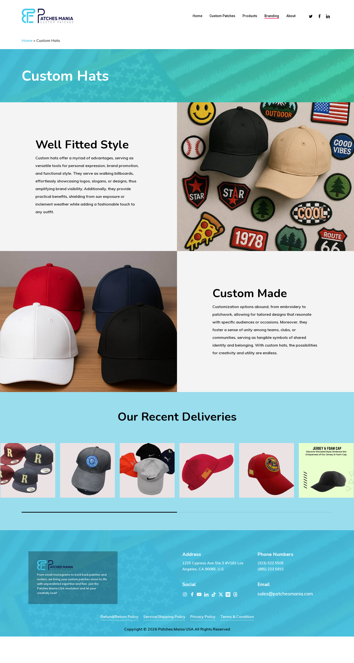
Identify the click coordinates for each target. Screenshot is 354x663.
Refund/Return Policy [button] (119, 616)
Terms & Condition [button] (237, 616)
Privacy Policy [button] (203, 616)
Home (27, 40)
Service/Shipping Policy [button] (164, 616)
